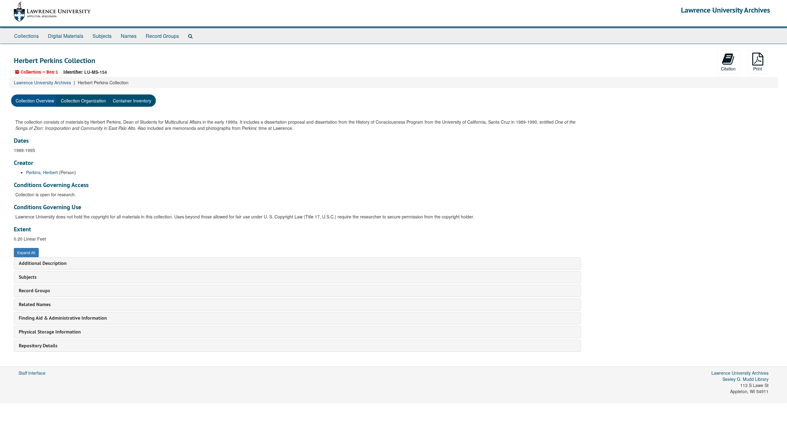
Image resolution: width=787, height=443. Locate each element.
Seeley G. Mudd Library (745, 379)
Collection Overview (35, 101)
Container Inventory (132, 101)
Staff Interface (31, 373)
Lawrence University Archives (725, 10)
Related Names (35, 304)
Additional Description (43, 263)
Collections (26, 35)
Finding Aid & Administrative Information (63, 318)
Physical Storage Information (50, 332)
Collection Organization (83, 101)
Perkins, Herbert (42, 172)
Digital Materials (65, 35)
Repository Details (38, 345)
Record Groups (162, 35)
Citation (728, 69)
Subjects (102, 35)
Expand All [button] (26, 252)
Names (128, 35)
